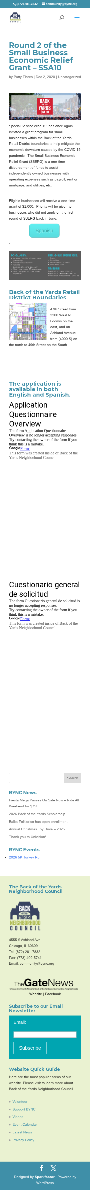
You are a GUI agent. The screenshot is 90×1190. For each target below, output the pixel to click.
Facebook (53, 994)
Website (35, 994)
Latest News (22, 1132)
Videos (17, 1117)
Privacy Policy (23, 1140)
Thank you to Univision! (27, 837)
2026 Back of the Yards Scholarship (37, 814)
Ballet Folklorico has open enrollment (38, 822)
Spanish (44, 230)
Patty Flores (23, 77)
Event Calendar (24, 1124)
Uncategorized (69, 77)
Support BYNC (24, 1109)
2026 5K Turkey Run (25, 857)
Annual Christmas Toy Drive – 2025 (37, 829)
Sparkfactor (44, 1177)
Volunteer (20, 1102)
